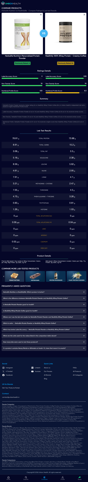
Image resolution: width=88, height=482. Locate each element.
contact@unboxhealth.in (10, 397)
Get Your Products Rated (11, 388)
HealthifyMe (22, 11)
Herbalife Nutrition (8, 11)
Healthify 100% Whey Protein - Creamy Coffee (65, 56)
